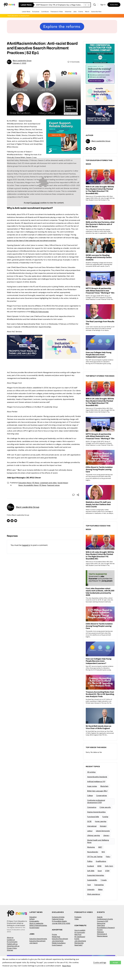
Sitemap (10, 950)
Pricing (54, 934)
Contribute (45, 12)
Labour (90, 831)
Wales (100, 889)
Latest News (26, 12)
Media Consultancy (59, 943)
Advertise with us (13, 946)
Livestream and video (48, 483)
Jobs (75, 12)
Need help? (78, 945)
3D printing (91, 772)
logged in (26, 545)
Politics (89, 861)
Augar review (92, 786)
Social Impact (34, 928)
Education (33, 917)
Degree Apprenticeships (96, 812)
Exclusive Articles (58, 917)
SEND (99, 866)
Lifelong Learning (93, 835)
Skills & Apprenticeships (38, 925)
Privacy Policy (12, 948)
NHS (103, 852)
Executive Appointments (38, 939)
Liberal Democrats (103, 831)
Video (76, 919)
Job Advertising (57, 941)
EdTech (32, 919)
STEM (107, 871)
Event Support (57, 945)
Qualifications (101, 861)
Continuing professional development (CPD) (96, 801)
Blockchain (104, 786)
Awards (99, 917)
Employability (34, 921)
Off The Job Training (94, 856)
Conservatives (101, 795)
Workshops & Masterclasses (102, 935)
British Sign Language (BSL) (97, 791)
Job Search (33, 943)
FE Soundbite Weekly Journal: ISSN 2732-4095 (61, 922)
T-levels (104, 880)
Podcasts (77, 917)
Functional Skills (93, 817)
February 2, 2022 (19, 63)
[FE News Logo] (9, 4)
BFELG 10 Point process (40, 312)
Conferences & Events (105, 919)
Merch (87, 12)
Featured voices (53, 485)
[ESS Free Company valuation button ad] (100, 53)
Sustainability (92, 880)
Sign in (102, 5)
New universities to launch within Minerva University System (59, 5)
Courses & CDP (102, 921)
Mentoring (91, 847)
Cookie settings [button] (99, 962)
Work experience (93, 894)
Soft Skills (90, 871)
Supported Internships (95, 875)
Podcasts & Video (57, 12)
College (90, 795)
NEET (100, 847)
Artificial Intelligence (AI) (96, 781)
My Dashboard (79, 937)
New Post (77, 934)
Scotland (90, 866)
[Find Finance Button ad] (100, 74)
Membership (79, 943)
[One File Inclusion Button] (62, 357)
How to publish (79, 930)
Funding (105, 817)
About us (10, 937)
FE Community (12, 942)
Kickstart (103, 826)
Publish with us (12, 944)
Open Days (101, 925)
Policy (108, 856)
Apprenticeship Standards (97, 777)
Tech (89, 885)
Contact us (11, 940)
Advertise (68, 12)
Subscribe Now (96, 12)
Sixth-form (109, 866)
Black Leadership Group (22, 60)
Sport (100, 871)
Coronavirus (91, 807)
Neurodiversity (92, 852)
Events (80, 12)
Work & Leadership (36, 923)
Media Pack (56, 937)
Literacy (106, 835)
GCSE (89, 821)
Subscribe (114, 5)
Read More (66, 966)
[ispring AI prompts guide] (24, 357)
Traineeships (99, 885)
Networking (101, 923)
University (91, 889)
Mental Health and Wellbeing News (98, 841)
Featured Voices (58, 919)
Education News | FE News (28, 483)
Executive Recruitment (37, 941)
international (92, 826)
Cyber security (105, 807)
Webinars (100, 932)
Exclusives (35, 12)
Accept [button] (115, 963)
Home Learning (100, 821)
